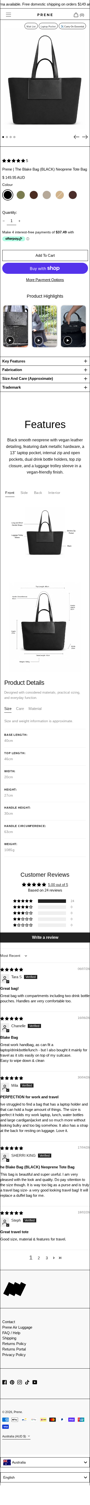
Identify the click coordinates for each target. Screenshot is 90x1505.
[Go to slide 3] (11, 137)
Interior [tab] (54, 493)
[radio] (7, 194)
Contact (8, 1322)
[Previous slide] (6, 326)
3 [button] (47, 1258)
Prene (18, 1412)
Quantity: (9, 212)
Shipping (9, 1338)
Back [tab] (38, 493)
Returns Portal (14, 1349)
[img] (11, 969)
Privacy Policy (14, 1355)
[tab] (8, 710)
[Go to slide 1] (3, 137)
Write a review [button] (45, 937)
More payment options (45, 280)
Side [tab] (24, 493)
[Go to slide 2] (7, 137)
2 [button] (39, 1258)
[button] (45, 76)
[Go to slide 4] (15, 137)
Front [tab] (9, 493)
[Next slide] (83, 326)
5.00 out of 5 (58, 885)
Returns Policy (14, 1343)
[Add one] (19, 221)
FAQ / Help (11, 1333)
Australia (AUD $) (14, 1436)
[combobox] (45, 1462)
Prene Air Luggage (17, 1327)
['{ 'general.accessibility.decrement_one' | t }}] (3, 221)
